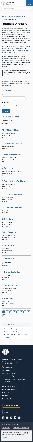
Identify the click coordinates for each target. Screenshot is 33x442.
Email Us (8, 337)
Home (4, 16)
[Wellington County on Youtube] (19, 417)
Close (5, 437)
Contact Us (5, 392)
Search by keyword (8, 95)
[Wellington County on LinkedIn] (15, 417)
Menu (29, 4)
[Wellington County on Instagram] (7, 417)
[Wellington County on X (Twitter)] (11, 417)
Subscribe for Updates (11, 405)
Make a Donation (7, 399)
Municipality (6, 102)
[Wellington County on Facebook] (3, 417)
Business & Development (17, 16)
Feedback (5, 396)
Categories (8, 91)
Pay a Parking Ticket (8, 386)
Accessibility (6, 428)
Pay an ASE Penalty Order (10, 389)
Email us (7, 370)
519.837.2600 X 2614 (12, 332)
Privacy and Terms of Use (21, 428)
